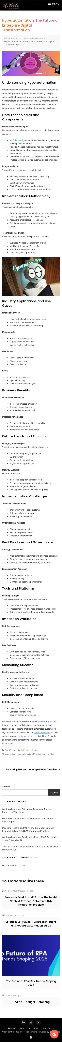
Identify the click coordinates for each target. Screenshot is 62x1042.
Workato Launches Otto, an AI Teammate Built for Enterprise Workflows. (27, 811)
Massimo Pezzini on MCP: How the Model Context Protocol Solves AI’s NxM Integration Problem (28, 829)
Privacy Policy (47, 1028)
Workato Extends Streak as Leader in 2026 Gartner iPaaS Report (28, 820)
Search (6, 786)
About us (12, 1028)
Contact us (32, 1028)
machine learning (41, 754)
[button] (53, 3)
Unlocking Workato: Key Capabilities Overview (31, 769)
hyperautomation (42, 732)
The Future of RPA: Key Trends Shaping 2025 (31, 983)
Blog (21, 1028)
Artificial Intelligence (19, 140)
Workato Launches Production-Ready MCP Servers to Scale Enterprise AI (29, 839)
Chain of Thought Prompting (31, 1002)
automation (10, 754)
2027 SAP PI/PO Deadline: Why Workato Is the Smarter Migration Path (30, 848)
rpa (52, 754)
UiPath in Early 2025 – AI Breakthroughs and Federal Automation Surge (31, 923)
